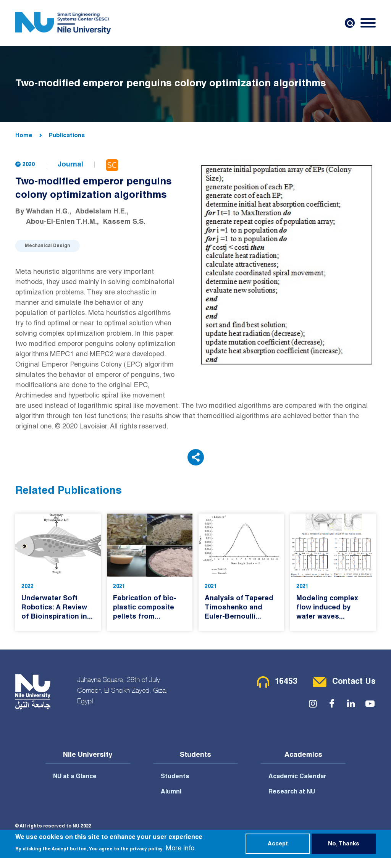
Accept (278, 844)
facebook (332, 703)
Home (23, 136)
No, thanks (343, 844)
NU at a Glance (75, 777)
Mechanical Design (47, 246)
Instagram (312, 703)
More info (180, 848)
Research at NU (291, 792)
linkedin (351, 703)
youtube (370, 703)
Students (175, 777)
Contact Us (354, 682)
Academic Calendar (297, 777)
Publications (67, 136)
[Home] (63, 23)
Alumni (171, 792)
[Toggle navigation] (368, 22)
